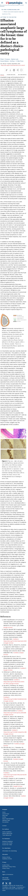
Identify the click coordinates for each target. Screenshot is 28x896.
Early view (5, 815)
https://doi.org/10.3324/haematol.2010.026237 (13, 65)
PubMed (15, 639)
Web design (5, 877)
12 (6, 192)
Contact (4, 825)
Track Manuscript (6, 835)
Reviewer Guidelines (7, 841)
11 (10, 167)
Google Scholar (8, 627)
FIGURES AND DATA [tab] (11, 74)
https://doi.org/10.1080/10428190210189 (15, 699)
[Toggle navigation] (2, 3)
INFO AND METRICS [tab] (22, 74)
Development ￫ (21, 887)
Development (5, 879)
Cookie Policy (5, 865)
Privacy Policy (5, 868)
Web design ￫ (12, 887)
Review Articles (6, 857)
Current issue (5, 813)
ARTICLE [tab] (2, 74)
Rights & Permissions (7, 874)
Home (3, 812)
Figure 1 (19, 309)
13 (15, 209)
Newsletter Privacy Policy (9, 866)
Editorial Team (6, 820)
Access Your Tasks (7, 844)
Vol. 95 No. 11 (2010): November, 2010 (11, 9)
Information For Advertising (9, 850)
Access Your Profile (7, 843)
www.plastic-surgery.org (17, 198)
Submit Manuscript (7, 833)
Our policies (5, 822)
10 (12, 150)
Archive (4, 817)
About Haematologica (8, 818)
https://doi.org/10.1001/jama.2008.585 (15, 712)
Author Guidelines (7, 831)
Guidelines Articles (7, 858)
